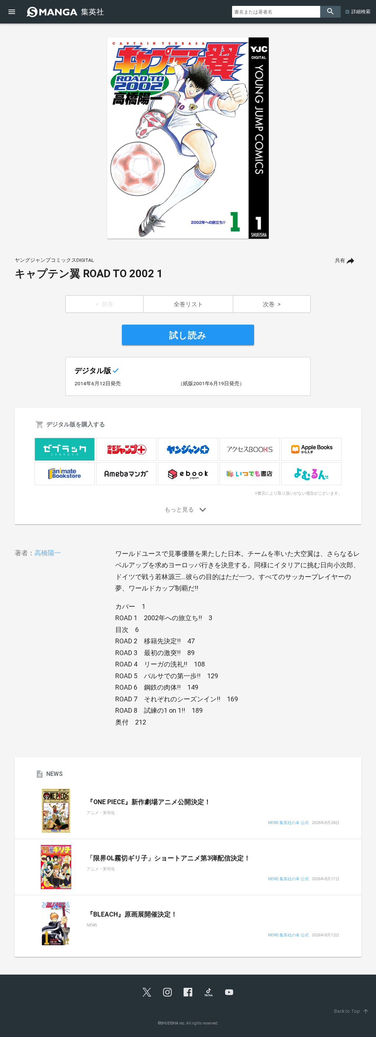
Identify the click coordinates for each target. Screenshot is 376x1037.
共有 (340, 260)
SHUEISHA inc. (172, 1023)
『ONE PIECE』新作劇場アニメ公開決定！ (149, 802)
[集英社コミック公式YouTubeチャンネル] (229, 992)
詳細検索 (360, 11)
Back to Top (351, 1011)
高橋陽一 (48, 553)
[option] (188, 138)
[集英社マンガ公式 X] (147, 992)
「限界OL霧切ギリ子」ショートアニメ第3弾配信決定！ (168, 858)
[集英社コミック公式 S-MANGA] (66, 12)
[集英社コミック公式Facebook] (188, 992)
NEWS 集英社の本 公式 (288, 823)
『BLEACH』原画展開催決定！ (132, 914)
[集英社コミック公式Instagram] (167, 992)
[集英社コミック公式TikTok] (208, 992)
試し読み (188, 335)
